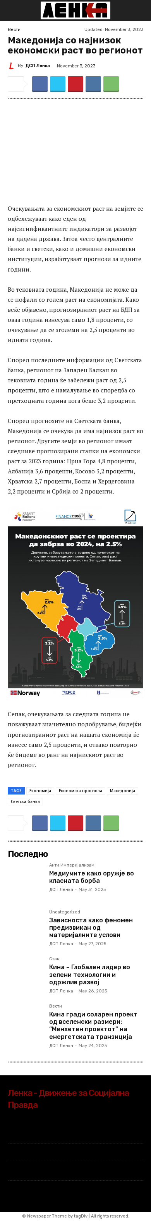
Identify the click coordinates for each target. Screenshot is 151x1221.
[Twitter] (57, 84)
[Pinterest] (75, 84)
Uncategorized (64, 912)
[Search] (140, 10)
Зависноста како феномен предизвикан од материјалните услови (91, 928)
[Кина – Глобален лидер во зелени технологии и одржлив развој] (25, 974)
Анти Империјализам (71, 865)
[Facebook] (40, 84)
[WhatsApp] (111, 84)
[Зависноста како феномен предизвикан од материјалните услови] (25, 927)
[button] (13, 10)
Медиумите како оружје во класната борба (91, 877)
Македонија (122, 790)
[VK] (93, 84)
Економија (40, 790)
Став (54, 959)
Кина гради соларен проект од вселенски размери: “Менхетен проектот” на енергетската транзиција (93, 1025)
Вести (14, 30)
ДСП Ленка (38, 66)
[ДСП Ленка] (13, 66)
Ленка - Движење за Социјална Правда (68, 1099)
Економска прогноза (80, 790)
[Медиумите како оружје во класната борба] (25, 880)
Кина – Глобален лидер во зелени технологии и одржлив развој (89, 974)
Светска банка (25, 801)
